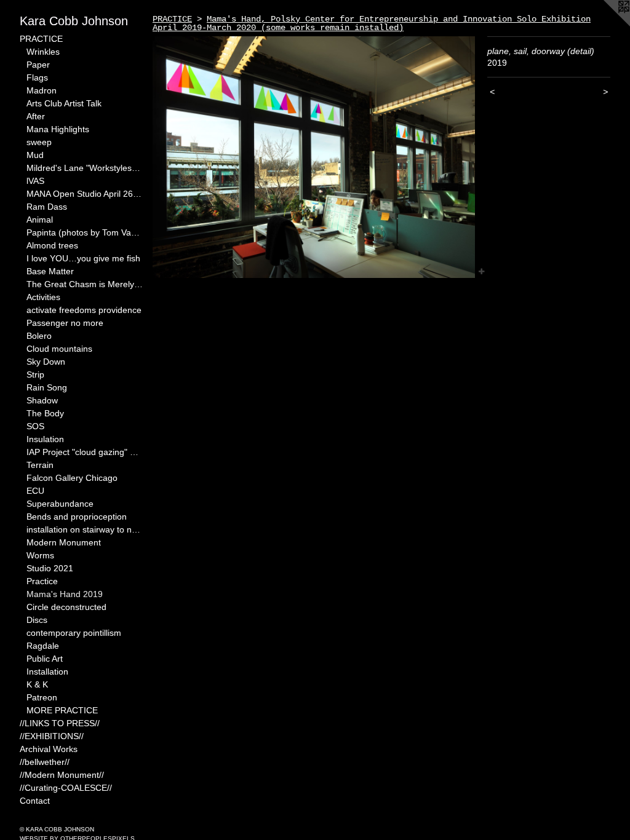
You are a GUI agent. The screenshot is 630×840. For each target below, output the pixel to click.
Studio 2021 (49, 568)
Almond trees (52, 245)
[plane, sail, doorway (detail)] (314, 157)
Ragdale (42, 646)
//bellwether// (45, 762)
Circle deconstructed (66, 607)
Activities (43, 297)
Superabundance (60, 504)
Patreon (41, 697)
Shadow (42, 400)
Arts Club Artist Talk (64, 103)
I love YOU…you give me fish (83, 258)
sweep (39, 142)
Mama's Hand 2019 (64, 594)
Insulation (45, 439)
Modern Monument (63, 542)
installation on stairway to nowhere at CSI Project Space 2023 (84, 529)
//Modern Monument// (62, 775)
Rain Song (46, 387)
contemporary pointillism (73, 633)
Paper (38, 64)
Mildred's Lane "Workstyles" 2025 (84, 168)
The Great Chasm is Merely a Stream (84, 284)
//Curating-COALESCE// (66, 788)
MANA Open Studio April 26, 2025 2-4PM (84, 194)
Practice (42, 581)
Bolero (39, 336)
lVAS (35, 181)
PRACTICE (41, 39)
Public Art (44, 659)
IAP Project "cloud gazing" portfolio (84, 452)
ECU (35, 491)
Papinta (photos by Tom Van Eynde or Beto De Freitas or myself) (84, 232)
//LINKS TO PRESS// (60, 723)
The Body (45, 413)
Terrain (40, 465)
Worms (40, 555)
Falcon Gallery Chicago (72, 478)
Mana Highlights (57, 129)
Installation (47, 671)
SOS (35, 426)
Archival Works (49, 749)
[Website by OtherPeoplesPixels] (605, 24)
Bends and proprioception (76, 516)
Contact (35, 801)
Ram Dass (46, 207)
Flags (37, 77)
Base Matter (50, 271)
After (35, 116)
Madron (41, 90)
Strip (35, 374)
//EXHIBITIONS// (52, 736)
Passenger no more (64, 323)
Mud (35, 155)
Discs (36, 620)
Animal (39, 219)
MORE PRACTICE (62, 710)
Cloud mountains (59, 349)
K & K (37, 684)
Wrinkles (43, 52)
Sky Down (45, 362)
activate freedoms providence (84, 310)
